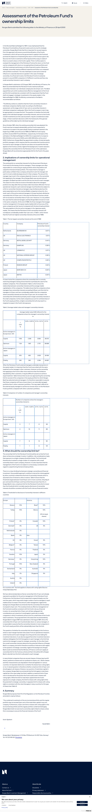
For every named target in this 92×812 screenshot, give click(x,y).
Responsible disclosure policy (41, 793)
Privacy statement (38, 790)
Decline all (82, 804)
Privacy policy (5, 807)
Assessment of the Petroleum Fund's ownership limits (46, 7)
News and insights (10, 7)
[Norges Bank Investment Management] (6, 3)
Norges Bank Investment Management (14, 793)
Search (64, 3)
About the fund (6, 790)
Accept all (82, 802)
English (3, 796)
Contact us (5, 787)
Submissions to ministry (21, 7)
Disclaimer (35, 787)
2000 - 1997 (30, 7)
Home (3, 7)
